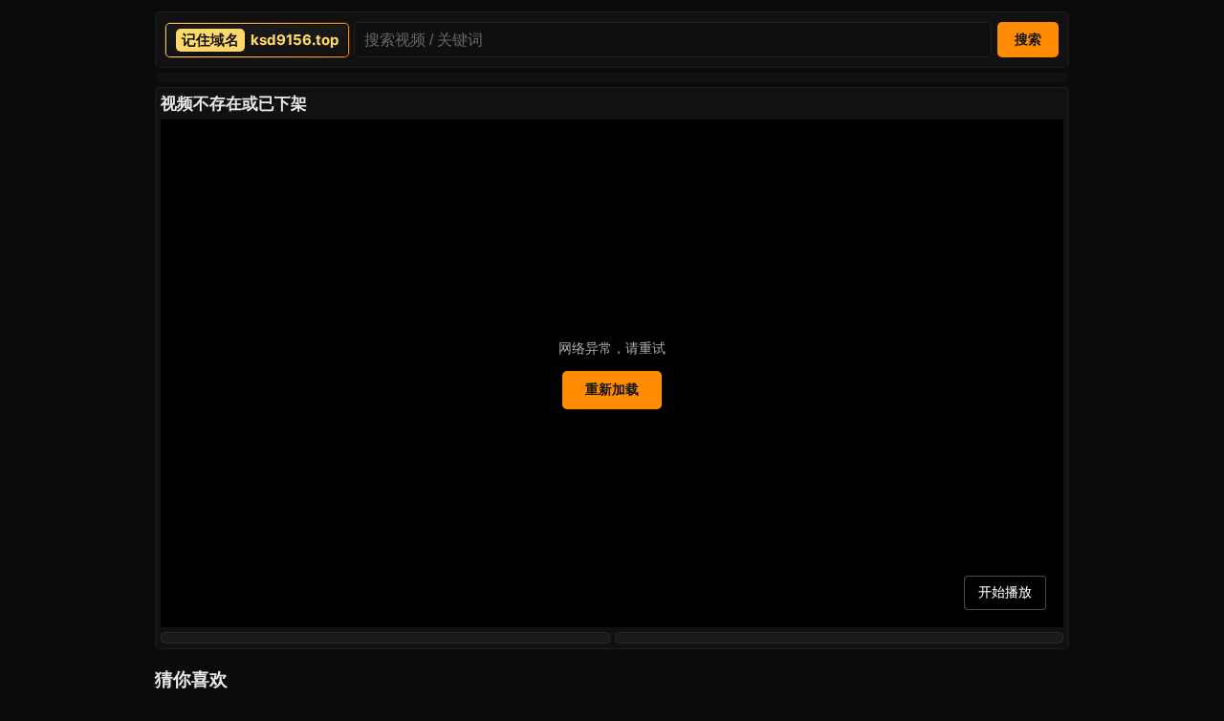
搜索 (1028, 39)
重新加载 (612, 389)
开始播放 (1005, 592)
